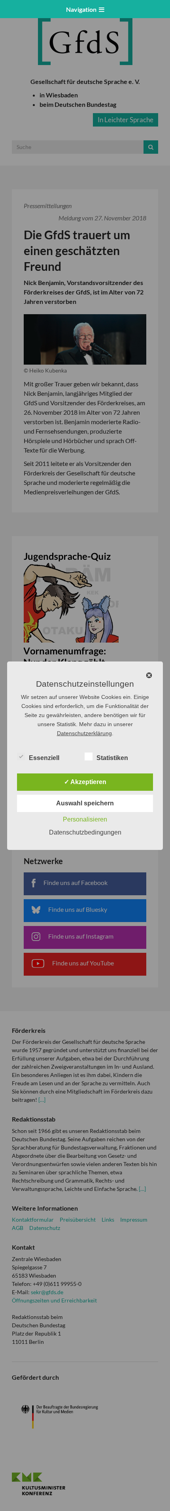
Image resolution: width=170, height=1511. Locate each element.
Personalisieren (85, 819)
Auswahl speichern (85, 803)
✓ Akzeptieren (85, 782)
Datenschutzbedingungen (85, 832)
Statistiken (112, 758)
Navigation (82, 9)
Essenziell (44, 758)
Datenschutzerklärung (84, 733)
